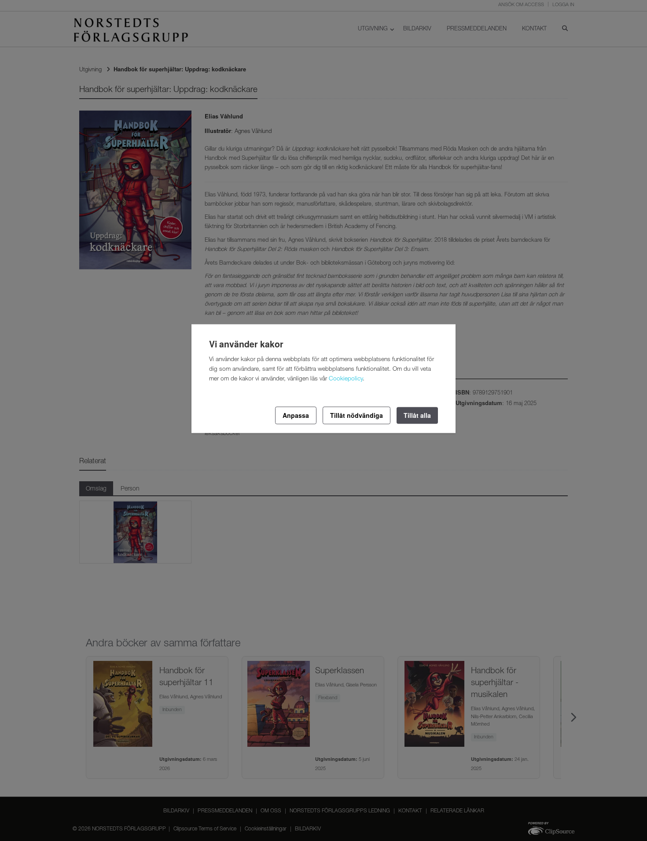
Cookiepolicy (346, 379)
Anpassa (296, 415)
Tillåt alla (417, 415)
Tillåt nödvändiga (356, 415)
